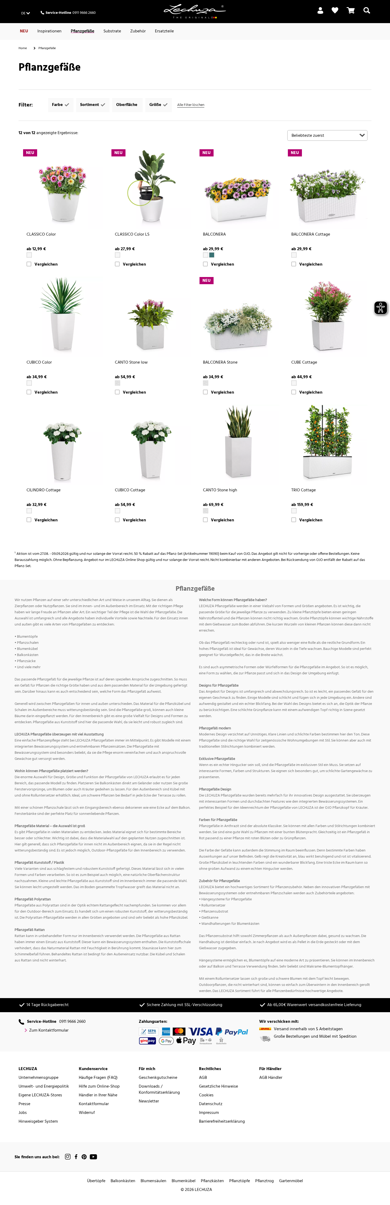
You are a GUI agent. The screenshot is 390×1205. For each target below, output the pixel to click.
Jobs (23, 1113)
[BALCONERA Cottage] (327, 189)
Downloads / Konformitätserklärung (159, 1090)
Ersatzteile (164, 31)
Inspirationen (49, 31)
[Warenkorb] (350, 13)
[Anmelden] (320, 13)
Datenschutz (210, 1104)
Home (23, 48)
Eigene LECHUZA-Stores (40, 1095)
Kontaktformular (94, 1104)
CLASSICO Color (41, 235)
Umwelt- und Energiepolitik (44, 1087)
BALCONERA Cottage (310, 235)
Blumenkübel (184, 1181)
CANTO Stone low (131, 363)
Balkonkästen (123, 1181)
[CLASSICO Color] (63, 189)
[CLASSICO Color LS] (151, 189)
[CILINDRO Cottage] (63, 444)
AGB (203, 1078)
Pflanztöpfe (239, 1181)
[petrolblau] (211, 255)
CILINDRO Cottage (43, 490)
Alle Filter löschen (190, 105)
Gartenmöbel (291, 1181)
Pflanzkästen (212, 1181)
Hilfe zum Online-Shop (99, 1087)
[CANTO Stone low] (151, 316)
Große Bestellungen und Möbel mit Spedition (315, 1037)
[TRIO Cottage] (327, 444)
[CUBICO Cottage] (151, 444)
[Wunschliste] (335, 10)
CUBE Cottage (304, 363)
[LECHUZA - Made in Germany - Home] (195, 11)
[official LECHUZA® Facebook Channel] (76, 1157)
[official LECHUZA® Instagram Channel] (68, 1157)
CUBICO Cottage (130, 490)
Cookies (206, 1095)
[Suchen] (366, 13)
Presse (24, 1104)
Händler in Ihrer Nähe (98, 1095)
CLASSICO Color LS (132, 235)
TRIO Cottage (303, 490)
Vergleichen (46, 265)
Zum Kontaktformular (48, 1031)
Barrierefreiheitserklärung (222, 1122)
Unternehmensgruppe (38, 1078)
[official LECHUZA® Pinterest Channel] (84, 1157)
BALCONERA (214, 235)
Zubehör (138, 31)
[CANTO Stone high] (239, 444)
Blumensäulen (153, 1181)
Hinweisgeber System (38, 1122)
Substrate (112, 31)
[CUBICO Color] (63, 316)
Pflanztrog (264, 1181)
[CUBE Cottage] (327, 316)
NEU (24, 31)
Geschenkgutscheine (158, 1078)
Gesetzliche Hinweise (218, 1087)
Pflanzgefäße (82, 31)
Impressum (209, 1113)
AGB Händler (270, 1078)
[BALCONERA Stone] (239, 316)
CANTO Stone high (220, 490)
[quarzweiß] (117, 383)
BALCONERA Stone (220, 363)
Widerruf (87, 1113)
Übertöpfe (96, 1181)
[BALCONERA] (239, 189)
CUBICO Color (39, 363)
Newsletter (149, 1101)
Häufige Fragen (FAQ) (98, 1078)
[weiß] (29, 255)
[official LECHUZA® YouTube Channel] (93, 1157)
